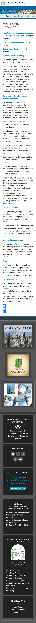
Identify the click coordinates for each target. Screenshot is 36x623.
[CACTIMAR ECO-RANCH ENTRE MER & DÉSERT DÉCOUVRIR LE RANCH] (18, 379)
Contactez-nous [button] (19, 488)
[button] (31, 615)
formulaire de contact (11, 233)
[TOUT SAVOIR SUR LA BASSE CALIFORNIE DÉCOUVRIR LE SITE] (18, 350)
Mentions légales (16, 607)
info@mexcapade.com (17, 575)
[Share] (18, 311)
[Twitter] (18, 308)
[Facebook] (18, 305)
